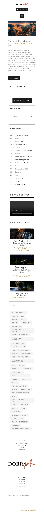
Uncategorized (20, 184)
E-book (17, 138)
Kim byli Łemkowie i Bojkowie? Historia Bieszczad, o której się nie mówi (22, 270)
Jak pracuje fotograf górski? (20, 41)
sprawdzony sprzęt (19, 415)
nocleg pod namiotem (20, 357)
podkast (15, 376)
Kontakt (22, 450)
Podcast (18, 153)
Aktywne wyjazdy (21, 135)
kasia (9, 45)
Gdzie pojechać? (18, 343)
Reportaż (18, 172)
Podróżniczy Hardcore (23, 163)
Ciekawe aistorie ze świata (19, 330)
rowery (15, 408)
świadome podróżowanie (21, 429)
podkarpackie (17, 372)
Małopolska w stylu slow (21, 44)
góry (23, 346)
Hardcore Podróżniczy (20, 350)
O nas (22, 447)
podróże (15, 379)
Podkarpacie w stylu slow (24, 157)
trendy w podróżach (20, 422)
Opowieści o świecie (22, 443)
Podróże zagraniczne (22, 160)
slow (23, 408)
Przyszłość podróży (22, 169)
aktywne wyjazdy (18, 312)
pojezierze (26, 379)
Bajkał (14, 319)
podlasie (25, 376)
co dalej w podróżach (20, 335)
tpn (21, 418)
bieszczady (26, 323)
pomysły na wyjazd (19, 386)
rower (17, 175)
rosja (14, 396)
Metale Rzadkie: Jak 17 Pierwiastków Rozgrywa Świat (22, 243)
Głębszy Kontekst (21, 144)
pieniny (22, 365)
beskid (23, 319)
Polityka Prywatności (28, 510)
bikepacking (16, 326)
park (13, 365)
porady (14, 389)
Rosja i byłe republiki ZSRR (20, 400)
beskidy (15, 323)
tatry (14, 418)
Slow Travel (19, 178)
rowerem (24, 405)
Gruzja (17, 147)
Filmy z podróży (21, 141)
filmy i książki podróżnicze (17, 339)
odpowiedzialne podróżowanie (18, 361)
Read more (14, 78)
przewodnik (25, 389)
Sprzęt (17, 181)
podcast (15, 369)
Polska (17, 166)
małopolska (26, 353)
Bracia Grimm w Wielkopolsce (22, 294)
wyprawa (15, 425)
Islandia (15, 353)
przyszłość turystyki (20, 393)
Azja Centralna (18, 316)
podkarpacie (27, 369)
